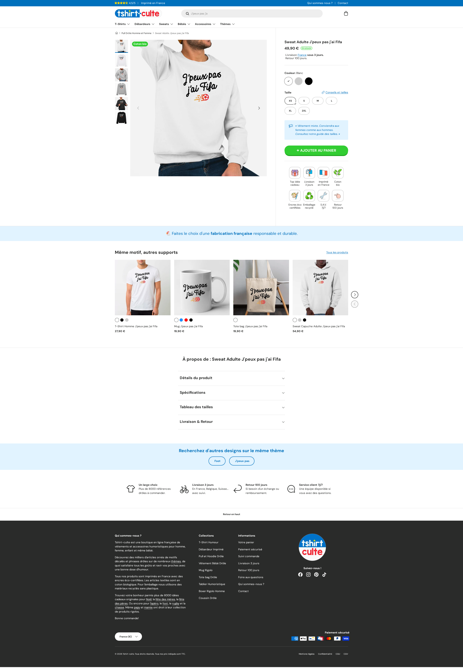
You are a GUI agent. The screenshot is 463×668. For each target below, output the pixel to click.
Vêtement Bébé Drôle (212, 563)
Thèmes (225, 24)
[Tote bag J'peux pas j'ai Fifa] (261, 287)
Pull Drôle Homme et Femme (136, 33)
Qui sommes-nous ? (251, 584)
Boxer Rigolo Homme (212, 591)
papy (137, 607)
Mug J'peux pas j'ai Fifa (188, 326)
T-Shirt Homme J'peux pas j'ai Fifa (136, 326)
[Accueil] (116, 33)
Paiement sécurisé (250, 549)
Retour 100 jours (248, 570)
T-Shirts (120, 24)
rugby (175, 603)
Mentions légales (307, 654)
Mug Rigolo (206, 570)
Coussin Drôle (208, 598)
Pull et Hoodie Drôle (211, 556)
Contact (343, 3)
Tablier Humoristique (212, 584)
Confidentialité (325, 654)
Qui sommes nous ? (320, 3)
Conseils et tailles (337, 92)
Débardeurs (142, 24)
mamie (148, 607)
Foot (217, 461)
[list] (198, 108)
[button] (346, 13)
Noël (149, 599)
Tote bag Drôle (208, 577)
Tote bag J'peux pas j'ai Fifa (250, 326)
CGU (338, 654)
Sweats (164, 24)
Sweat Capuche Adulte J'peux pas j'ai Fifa (319, 326)
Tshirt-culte (128, 654)
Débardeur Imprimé (211, 549)
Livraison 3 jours (248, 563)
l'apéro (154, 603)
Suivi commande (248, 556)
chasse (119, 607)
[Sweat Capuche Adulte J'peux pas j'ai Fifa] (320, 287)
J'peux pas (242, 461)
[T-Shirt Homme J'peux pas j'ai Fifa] (143, 287)
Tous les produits (337, 252)
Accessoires (203, 24)
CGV (346, 654)
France (302, 55)
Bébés (182, 24)
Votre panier (246, 542)
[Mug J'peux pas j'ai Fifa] (202, 287)
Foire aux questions (250, 577)
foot (165, 603)
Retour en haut (231, 514)
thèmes (176, 561)
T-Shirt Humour (208, 542)
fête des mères (165, 599)
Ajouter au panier (318, 150)
